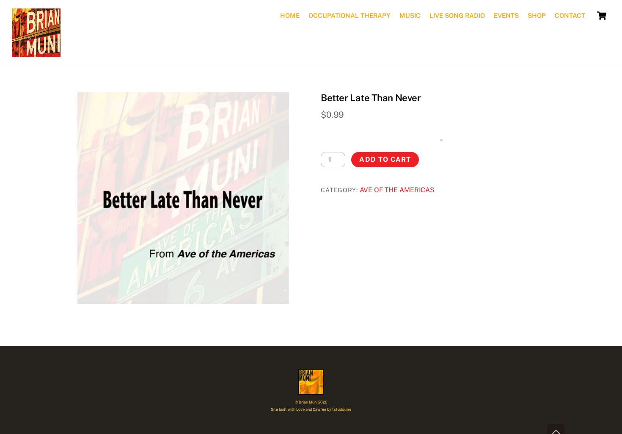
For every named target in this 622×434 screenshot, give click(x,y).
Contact (570, 15)
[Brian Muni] (36, 52)
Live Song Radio (457, 15)
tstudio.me (341, 409)
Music (410, 15)
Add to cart (384, 159)
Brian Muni (308, 402)
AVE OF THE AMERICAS (397, 190)
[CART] (601, 15)
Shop (537, 15)
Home (290, 15)
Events (506, 15)
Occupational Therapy (349, 15)
